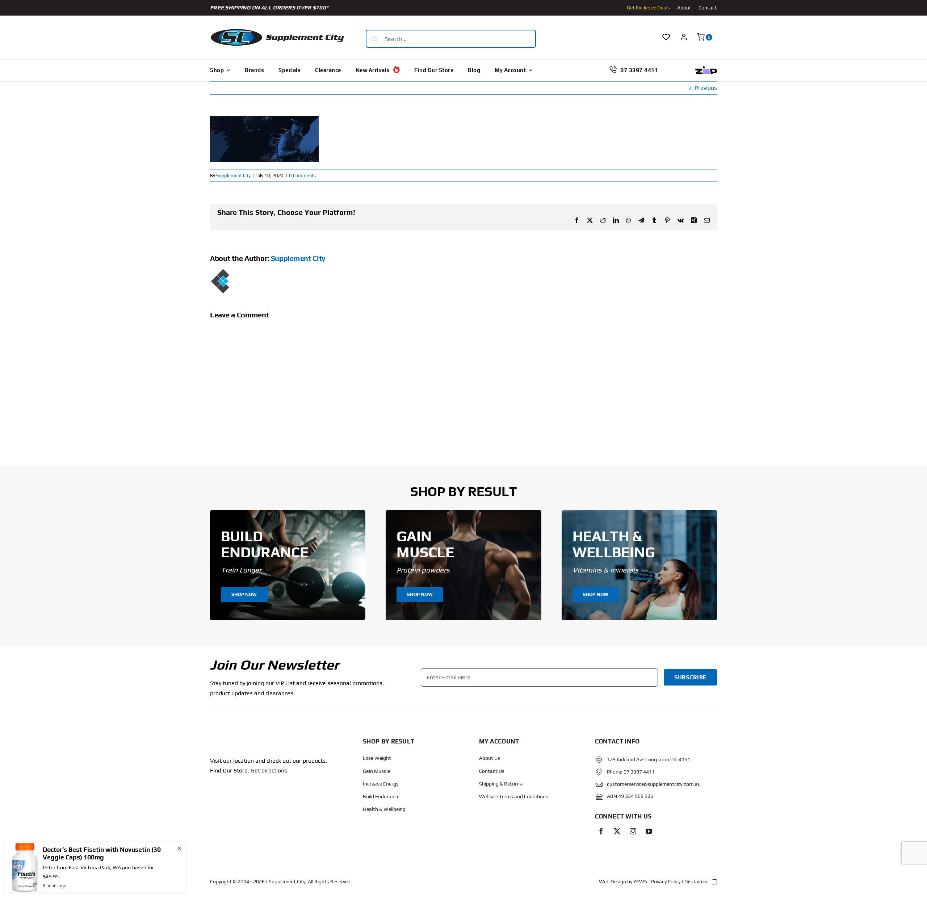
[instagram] (633, 831)
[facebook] (601, 831)
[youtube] (649, 831)
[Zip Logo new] (706, 69)
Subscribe (690, 677)
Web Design (612, 881)
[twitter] (617, 831)
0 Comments (302, 175)
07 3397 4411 (639, 772)
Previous (706, 87)
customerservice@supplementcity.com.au (654, 784)
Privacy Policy (665, 881)
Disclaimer (696, 881)
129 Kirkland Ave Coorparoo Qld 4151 (648, 759)
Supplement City (233, 175)
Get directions (269, 770)
